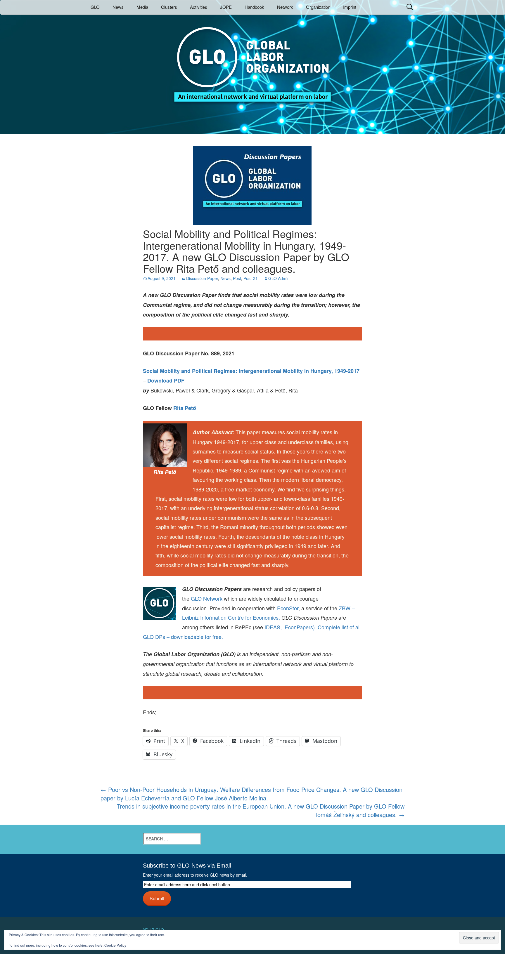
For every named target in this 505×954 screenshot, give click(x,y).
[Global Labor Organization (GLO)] (252, 60)
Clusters (169, 7)
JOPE (226, 7)
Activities (198, 7)
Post (237, 278)
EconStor (287, 608)
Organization (318, 7)
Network (285, 7)
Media (142, 7)
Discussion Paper (202, 278)
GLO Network (206, 598)
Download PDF (165, 380)
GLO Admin (279, 278)
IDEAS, (273, 627)
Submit (157, 898)
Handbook (254, 7)
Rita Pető (184, 408)
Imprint (349, 7)
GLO (95, 7)
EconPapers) (298, 627)
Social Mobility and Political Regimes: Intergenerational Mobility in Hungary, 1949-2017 (251, 371)
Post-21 (250, 278)
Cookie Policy (115, 945)
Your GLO (153, 930)
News (118, 7)
